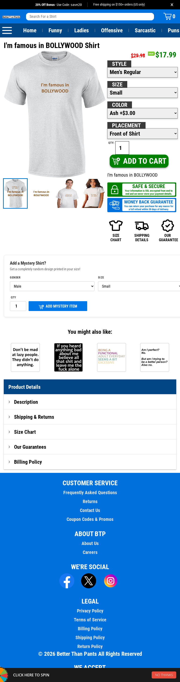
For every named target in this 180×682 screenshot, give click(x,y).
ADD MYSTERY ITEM (61, 306)
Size (117, 84)
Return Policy (90, 646)
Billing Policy (28, 462)
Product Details (24, 387)
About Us (90, 543)
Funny (55, 30)
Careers (90, 552)
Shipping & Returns (34, 417)
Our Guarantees (30, 447)
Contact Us (90, 510)
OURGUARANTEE (167, 237)
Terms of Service (90, 620)
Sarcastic (145, 30)
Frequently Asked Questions (90, 492)
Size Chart (25, 432)
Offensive (112, 30)
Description (26, 402)
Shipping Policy (90, 637)
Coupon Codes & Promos (90, 519)
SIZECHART (115, 237)
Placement (126, 125)
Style (119, 64)
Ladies (81, 30)
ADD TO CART (144, 161)
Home (29, 30)
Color (119, 105)
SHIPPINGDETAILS (141, 237)
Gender (15, 277)
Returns (90, 501)
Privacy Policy (90, 611)
